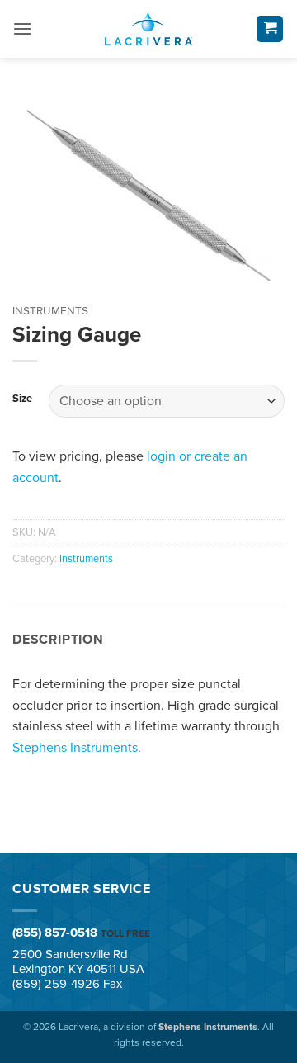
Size (22, 399)
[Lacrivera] (148, 29)
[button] (22, 28)
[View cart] (270, 29)
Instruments (50, 311)
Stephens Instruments (75, 747)
